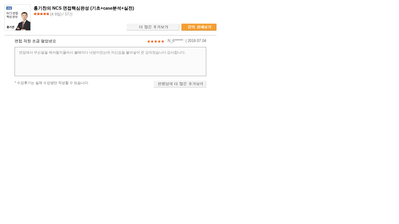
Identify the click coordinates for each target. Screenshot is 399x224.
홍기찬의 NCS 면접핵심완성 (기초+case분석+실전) (84, 8)
